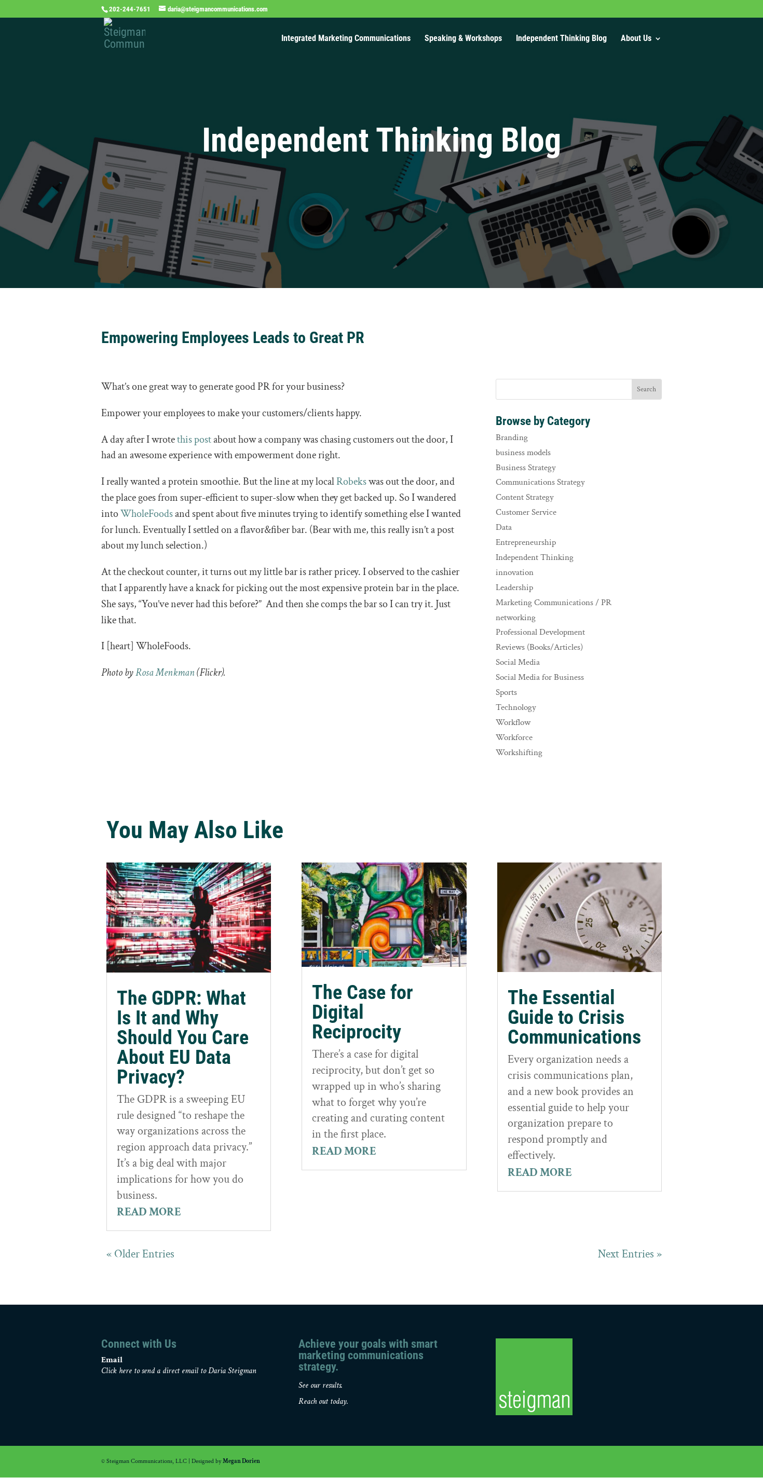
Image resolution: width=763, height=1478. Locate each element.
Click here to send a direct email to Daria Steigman (178, 1370)
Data (504, 527)
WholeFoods (146, 514)
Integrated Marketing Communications (346, 39)
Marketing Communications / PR (553, 602)
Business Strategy (526, 467)
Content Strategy (525, 497)
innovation (515, 572)
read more (149, 1212)
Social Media (518, 662)
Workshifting (519, 752)
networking (516, 617)
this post (194, 439)
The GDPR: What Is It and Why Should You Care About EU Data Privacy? (183, 1037)
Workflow (513, 722)
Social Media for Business (540, 677)
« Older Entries (140, 1254)
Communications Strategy (540, 482)
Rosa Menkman (165, 672)
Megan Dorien (241, 1461)
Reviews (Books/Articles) (539, 647)
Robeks (351, 481)
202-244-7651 (130, 9)
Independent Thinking (535, 557)
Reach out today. (323, 1401)
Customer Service (526, 512)
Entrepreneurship (526, 542)
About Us (636, 39)
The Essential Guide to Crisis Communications (574, 1017)
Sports (506, 692)
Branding (512, 437)
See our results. (320, 1385)
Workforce (514, 737)
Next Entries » (630, 1254)
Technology (516, 707)
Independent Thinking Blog (561, 39)
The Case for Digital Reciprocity (362, 1012)
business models (523, 452)
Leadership (514, 587)
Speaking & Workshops (463, 39)
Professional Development (540, 632)
